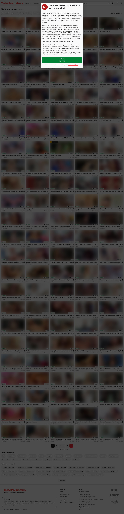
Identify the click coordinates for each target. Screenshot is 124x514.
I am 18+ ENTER (62, 60)
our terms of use (73, 65)
